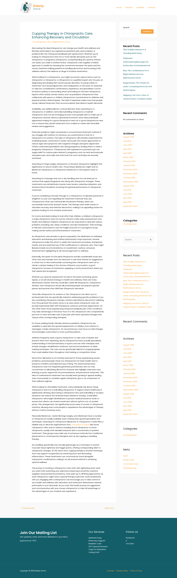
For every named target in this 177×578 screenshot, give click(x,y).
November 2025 (130, 173)
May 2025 (127, 198)
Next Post (110, 508)
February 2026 (129, 161)
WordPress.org (129, 468)
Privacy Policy (122, 570)
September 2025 (130, 181)
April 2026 (127, 153)
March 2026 (128, 157)
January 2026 (129, 165)
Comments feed (130, 464)
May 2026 (127, 149)
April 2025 (127, 202)
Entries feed (128, 460)
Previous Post (27, 508)
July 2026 (127, 141)
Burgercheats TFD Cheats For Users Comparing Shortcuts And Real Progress (137, 86)
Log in (125, 455)
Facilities (140, 7)
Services (129, 7)
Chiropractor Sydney (80, 424)
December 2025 (130, 169)
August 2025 (128, 186)
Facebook (130, 537)
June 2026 (127, 145)
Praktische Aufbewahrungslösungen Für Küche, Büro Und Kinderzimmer (136, 62)
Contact (151, 7)
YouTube (130, 543)
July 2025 (127, 190)
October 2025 (129, 177)
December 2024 (130, 206)
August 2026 (128, 137)
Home (119, 7)
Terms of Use (136, 570)
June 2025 (127, 194)
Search (126, 27)
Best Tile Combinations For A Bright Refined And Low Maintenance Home (136, 74)
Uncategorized (40, 42)
